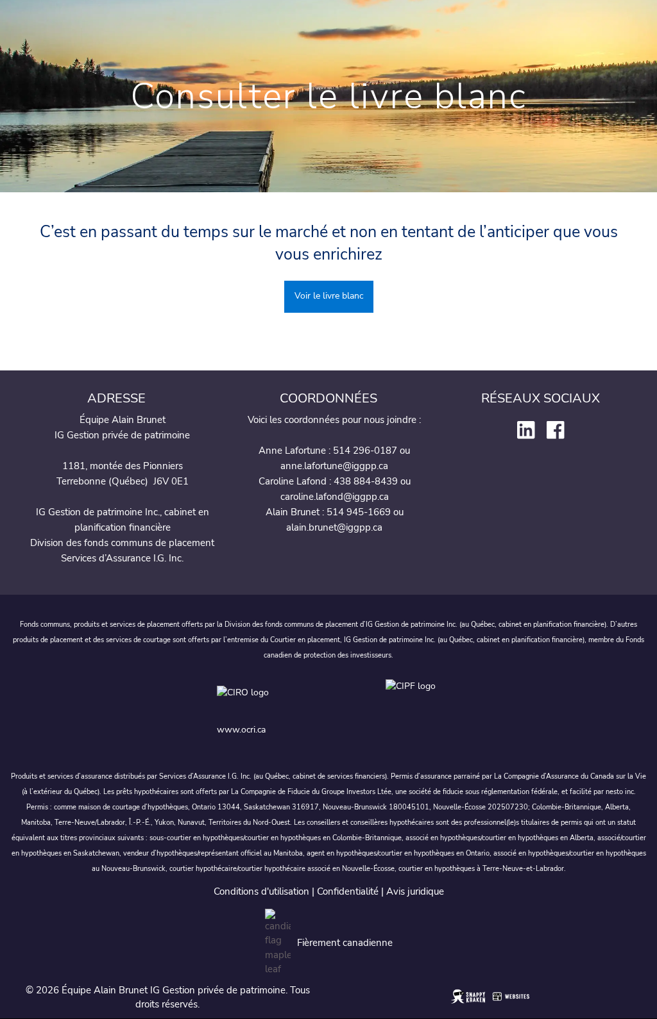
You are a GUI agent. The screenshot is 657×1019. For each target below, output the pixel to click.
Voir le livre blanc (328, 296)
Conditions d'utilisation (261, 891)
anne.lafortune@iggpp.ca (334, 466)
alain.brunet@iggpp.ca (334, 527)
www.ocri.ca (241, 730)
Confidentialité (348, 891)
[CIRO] (295, 699)
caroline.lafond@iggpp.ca (334, 496)
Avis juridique (415, 891)
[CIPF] (413, 699)
